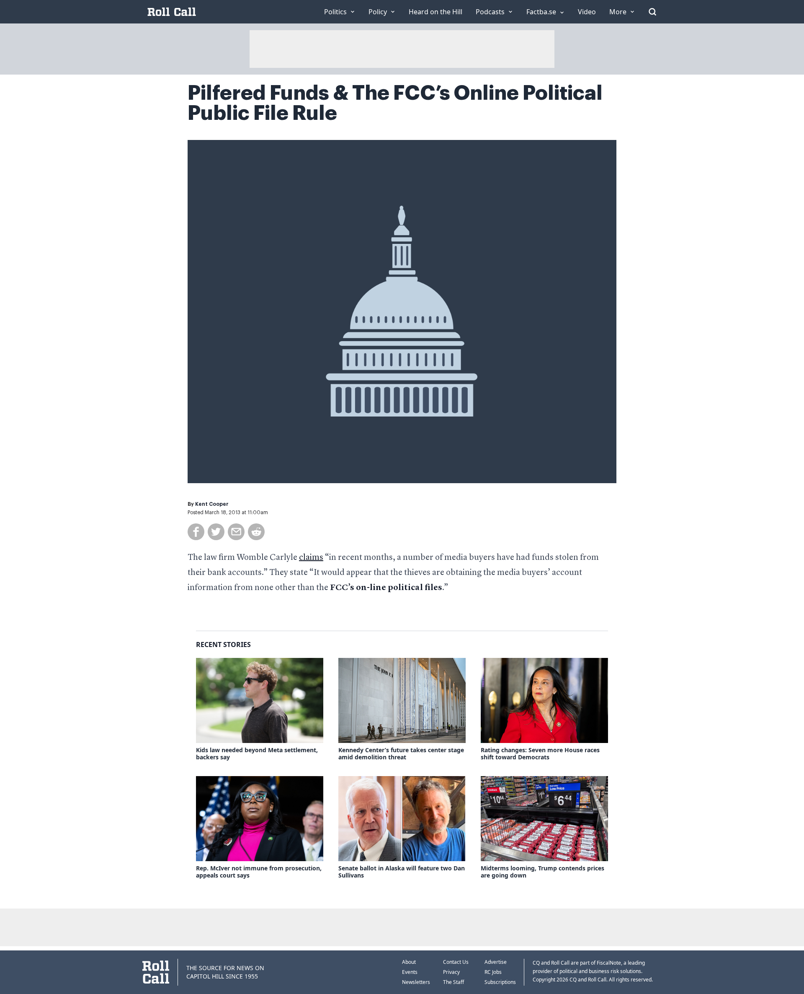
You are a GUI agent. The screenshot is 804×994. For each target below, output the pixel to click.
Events (409, 972)
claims (311, 558)
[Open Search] (652, 12)
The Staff (453, 982)
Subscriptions (500, 982)
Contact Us (456, 962)
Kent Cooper (212, 504)
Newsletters (416, 982)
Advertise (495, 962)
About (409, 962)
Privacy (451, 972)
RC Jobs (493, 972)
